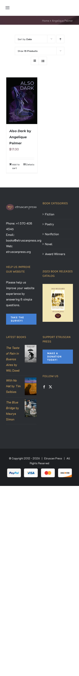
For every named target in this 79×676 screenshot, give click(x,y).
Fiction (49, 214)
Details (30, 164)
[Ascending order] (60, 39)
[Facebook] (44, 386)
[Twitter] (50, 386)
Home (45, 20)
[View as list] (43, 61)
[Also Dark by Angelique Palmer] (21, 100)
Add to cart (15, 166)
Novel (48, 244)
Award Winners (55, 254)
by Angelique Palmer (20, 137)
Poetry (49, 224)
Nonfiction (52, 234)
